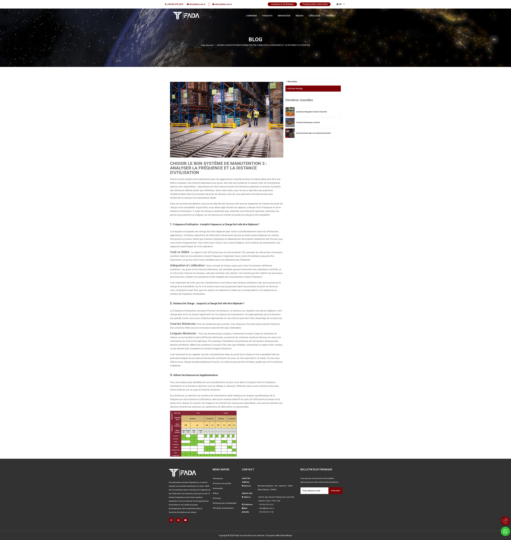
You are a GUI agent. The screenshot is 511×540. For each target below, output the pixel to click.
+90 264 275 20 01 (266, 504)
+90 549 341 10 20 (266, 512)
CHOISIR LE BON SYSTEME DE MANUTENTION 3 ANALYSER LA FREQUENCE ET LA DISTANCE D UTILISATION (263, 45)
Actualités (219, 488)
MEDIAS (299, 16)
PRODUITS (267, 16)
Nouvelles (292, 81)
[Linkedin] (178, 520)
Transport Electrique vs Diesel (308, 122)
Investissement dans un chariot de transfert (313, 133)
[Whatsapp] (502, 531)
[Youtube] (185, 520)
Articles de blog (295, 88)
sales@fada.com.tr (266, 508)
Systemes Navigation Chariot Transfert (311, 112)
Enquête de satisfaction (224, 508)
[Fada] (186, 15)
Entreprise (219, 478)
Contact (218, 498)
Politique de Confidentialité (225, 503)
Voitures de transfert (223, 483)
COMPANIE (251, 16)
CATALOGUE (315, 16)
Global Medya (286, 535)
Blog (216, 493)
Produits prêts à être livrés (315, 4)
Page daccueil (207, 45)
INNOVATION (284, 16)
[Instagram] (171, 520)
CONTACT (331, 16)
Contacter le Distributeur (282, 4)
